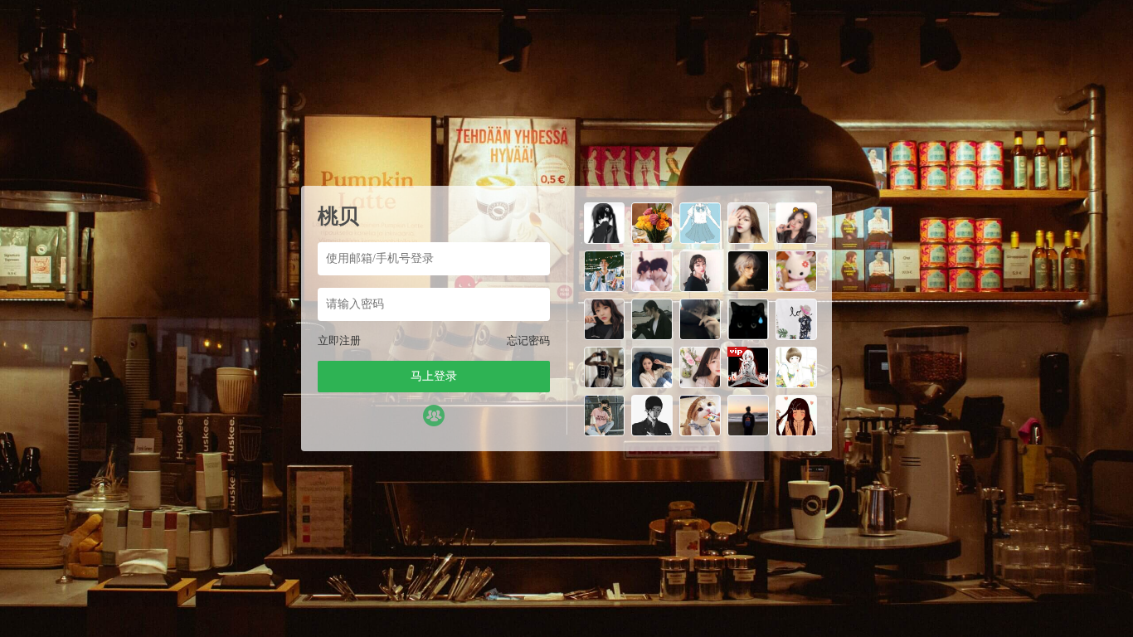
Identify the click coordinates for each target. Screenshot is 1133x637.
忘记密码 (528, 340)
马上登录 (434, 376)
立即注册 (339, 340)
